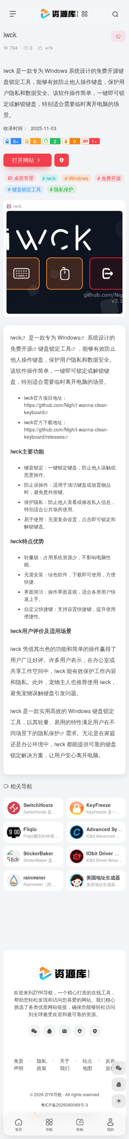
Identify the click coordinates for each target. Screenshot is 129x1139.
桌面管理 (23, 177)
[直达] (57, 803)
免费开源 (21, 348)
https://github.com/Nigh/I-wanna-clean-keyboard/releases (66, 433)
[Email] (64, 1031)
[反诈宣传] (95, 1031)
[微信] (34, 1031)
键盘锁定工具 (54, 348)
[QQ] (49, 1031)
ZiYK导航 (53, 1094)
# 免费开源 (109, 178)
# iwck (49, 178)
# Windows (76, 178)
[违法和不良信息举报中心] (80, 1031)
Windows (68, 337)
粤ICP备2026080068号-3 (64, 1105)
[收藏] (118, 36)
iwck (15, 337)
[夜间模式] (119, 1101)
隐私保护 (49, 733)
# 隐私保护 (61, 189)
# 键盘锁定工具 (24, 189)
